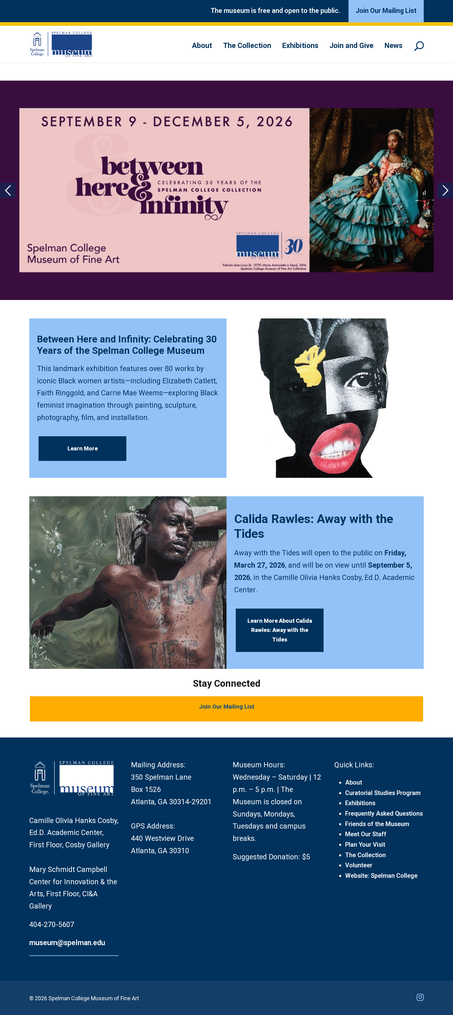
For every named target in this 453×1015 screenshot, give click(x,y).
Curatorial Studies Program (383, 793)
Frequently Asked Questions (384, 813)
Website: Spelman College (381, 875)
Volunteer (358, 865)
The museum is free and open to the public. (275, 10)
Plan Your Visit (365, 844)
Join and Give (351, 45)
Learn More (82, 448)
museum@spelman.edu (67, 942)
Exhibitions (300, 45)
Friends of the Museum (377, 824)
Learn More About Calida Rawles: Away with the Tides (279, 630)
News (393, 45)
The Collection (247, 45)
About (202, 45)
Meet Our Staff (365, 834)
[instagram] (420, 997)
